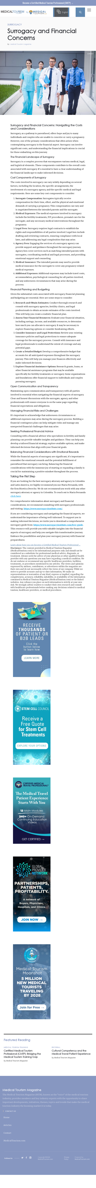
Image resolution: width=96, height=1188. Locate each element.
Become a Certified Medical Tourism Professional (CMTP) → (48, 2)
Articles (8, 1125)
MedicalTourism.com (14, 1140)
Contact (7, 1133)
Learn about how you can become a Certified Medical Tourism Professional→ (45, 545)
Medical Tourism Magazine (20, 44)
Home (7, 1117)
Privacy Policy (66, 1158)
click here (15, 496)
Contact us (10, 1111)
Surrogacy (90, 53)
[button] (89, 10)
